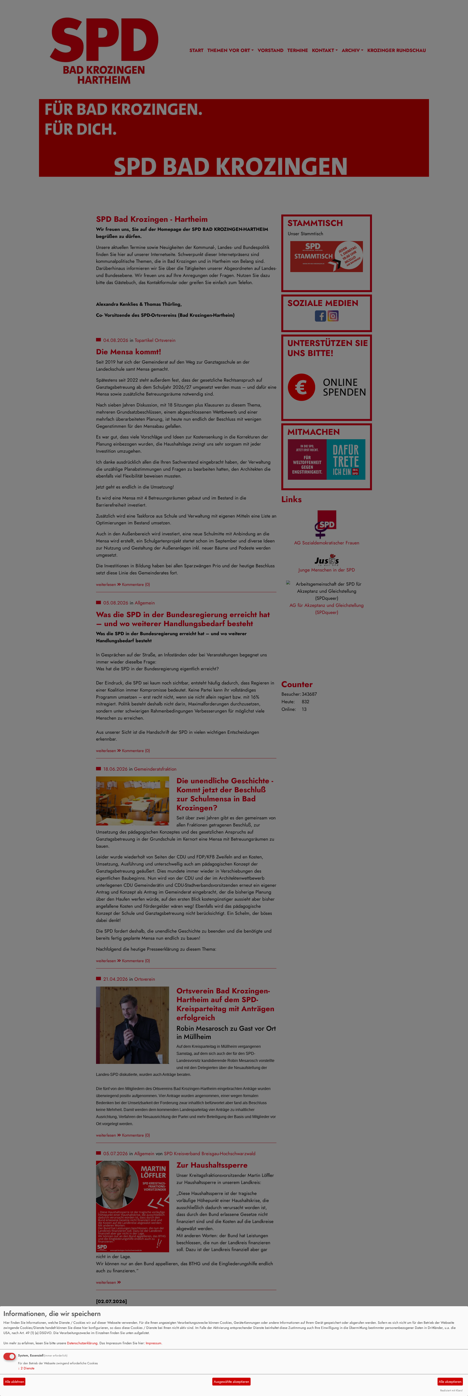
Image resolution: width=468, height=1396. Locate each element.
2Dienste (26, 1368)
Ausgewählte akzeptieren (231, 1381)
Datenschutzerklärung (82, 1343)
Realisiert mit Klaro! (451, 1390)
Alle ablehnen (14, 1381)
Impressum (153, 1343)
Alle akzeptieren (450, 1381)
